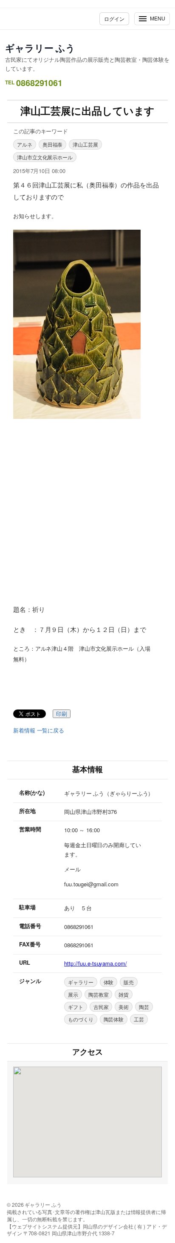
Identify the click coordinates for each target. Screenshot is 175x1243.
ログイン (114, 18)
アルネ (24, 144)
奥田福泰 (52, 144)
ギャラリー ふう (40, 47)
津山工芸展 (85, 144)
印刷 (61, 714)
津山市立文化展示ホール (45, 157)
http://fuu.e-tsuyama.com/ (95, 963)
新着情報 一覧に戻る (38, 730)
